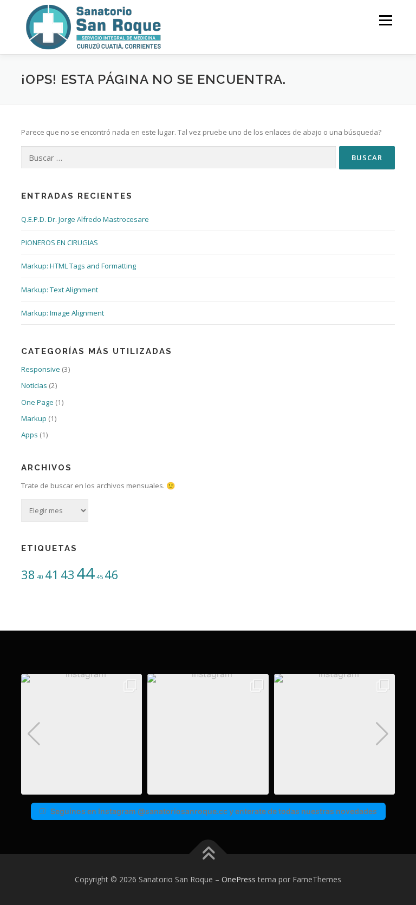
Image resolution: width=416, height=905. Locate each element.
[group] (81, 734)
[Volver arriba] (208, 854)
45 (99, 577)
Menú (385, 20)
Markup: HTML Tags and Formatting (78, 266)
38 (28, 574)
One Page (37, 402)
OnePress (239, 879)
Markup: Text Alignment (59, 289)
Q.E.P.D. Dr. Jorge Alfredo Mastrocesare (85, 219)
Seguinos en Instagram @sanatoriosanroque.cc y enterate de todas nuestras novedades (213, 811)
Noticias (34, 385)
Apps (29, 435)
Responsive (40, 369)
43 (68, 574)
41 (52, 574)
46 (112, 574)
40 (40, 577)
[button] (208, 787)
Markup (34, 418)
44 (85, 573)
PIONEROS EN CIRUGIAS (59, 242)
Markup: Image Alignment (62, 313)
